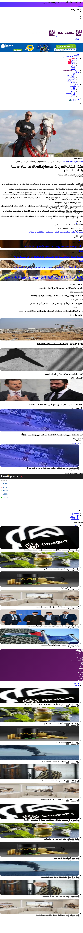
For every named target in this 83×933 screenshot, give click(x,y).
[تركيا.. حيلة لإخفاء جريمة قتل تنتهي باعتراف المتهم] (41, 370)
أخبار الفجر (72, 77)
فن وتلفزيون (70, 93)
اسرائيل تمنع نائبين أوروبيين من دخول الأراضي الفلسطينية (60, 645)
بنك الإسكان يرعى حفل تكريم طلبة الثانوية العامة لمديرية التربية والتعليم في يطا (53, 626)
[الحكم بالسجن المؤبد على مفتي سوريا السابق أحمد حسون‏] (39, 778)
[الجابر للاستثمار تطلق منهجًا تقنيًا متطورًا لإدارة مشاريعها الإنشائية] (39, 605)
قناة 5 (73, 69)
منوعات (72, 96)
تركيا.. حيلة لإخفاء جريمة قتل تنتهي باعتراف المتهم (64, 374)
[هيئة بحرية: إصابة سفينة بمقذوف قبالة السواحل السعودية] (39, 759)
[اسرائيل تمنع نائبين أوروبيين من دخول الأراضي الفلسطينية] (39, 643)
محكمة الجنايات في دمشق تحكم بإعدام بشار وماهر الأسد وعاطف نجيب (55, 404)
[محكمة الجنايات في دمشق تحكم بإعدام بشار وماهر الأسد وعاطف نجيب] (41, 400)
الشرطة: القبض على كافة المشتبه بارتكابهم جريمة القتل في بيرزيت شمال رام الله (52, 435)
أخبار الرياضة (71, 76)
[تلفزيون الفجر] (56, 36)
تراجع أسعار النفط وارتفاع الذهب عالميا (66, 588)
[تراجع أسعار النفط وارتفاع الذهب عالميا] (39, 586)
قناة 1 (72, 60)
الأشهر (76, 684)
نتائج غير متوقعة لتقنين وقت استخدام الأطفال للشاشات (54, 246)
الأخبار (77, 72)
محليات (72, 82)
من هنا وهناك (74, 86)
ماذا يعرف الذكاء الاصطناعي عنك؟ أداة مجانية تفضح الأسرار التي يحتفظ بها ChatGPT (51, 550)
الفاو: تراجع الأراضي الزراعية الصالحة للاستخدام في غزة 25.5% (60, 344)
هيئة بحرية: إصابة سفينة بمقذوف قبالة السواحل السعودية (60, 761)
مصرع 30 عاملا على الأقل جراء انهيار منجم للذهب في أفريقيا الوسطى (48, 267)
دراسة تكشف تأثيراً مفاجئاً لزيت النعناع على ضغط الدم (61, 569)
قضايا (73, 95)
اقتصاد (72, 89)
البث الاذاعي (74, 100)
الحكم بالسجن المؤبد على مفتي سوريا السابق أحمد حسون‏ (60, 780)
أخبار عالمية (71, 79)
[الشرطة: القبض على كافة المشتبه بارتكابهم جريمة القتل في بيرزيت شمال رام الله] (41, 431)
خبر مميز (78, 223)
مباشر (75, 58)
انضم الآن (80, 6)
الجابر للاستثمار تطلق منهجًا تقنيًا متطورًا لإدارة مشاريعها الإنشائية (57, 607)
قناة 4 (73, 67)
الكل (73, 74)
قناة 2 (71, 63)
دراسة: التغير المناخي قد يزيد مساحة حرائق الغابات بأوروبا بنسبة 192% (48, 256)
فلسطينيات (71, 81)
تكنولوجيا (72, 91)
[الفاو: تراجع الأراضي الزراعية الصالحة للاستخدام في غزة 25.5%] (41, 340)
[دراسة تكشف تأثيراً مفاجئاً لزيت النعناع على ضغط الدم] (39, 567)
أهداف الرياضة (74, 84)
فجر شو (71, 70)
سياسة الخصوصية (69, 57)
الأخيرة (77, 685)
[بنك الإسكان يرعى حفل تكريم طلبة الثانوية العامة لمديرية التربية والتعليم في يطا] (39, 624)
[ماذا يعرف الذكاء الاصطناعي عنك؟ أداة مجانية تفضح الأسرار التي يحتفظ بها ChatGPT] (39, 702)
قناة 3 (73, 65)
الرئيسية (76, 55)
